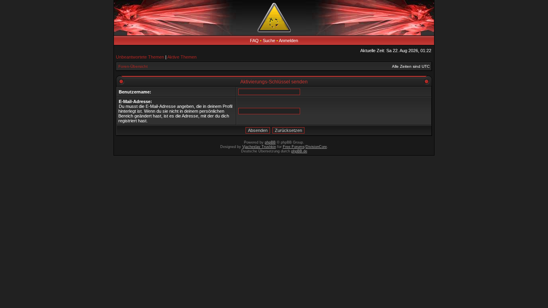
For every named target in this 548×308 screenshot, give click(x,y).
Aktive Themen (182, 57)
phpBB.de (299, 151)
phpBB (270, 142)
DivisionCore (316, 147)
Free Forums (293, 147)
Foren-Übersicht (133, 66)
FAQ (254, 40)
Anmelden (288, 40)
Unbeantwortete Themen (140, 57)
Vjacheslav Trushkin (259, 147)
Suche (269, 40)
